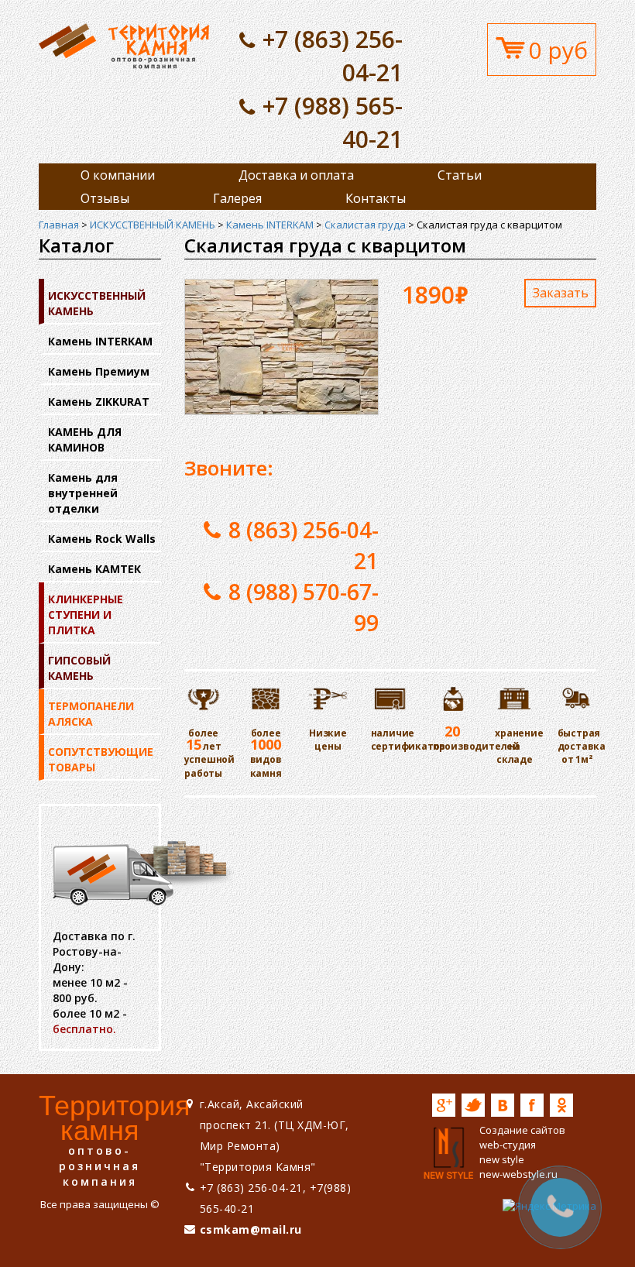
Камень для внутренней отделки (83, 493)
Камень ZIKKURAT (98, 401)
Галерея (237, 198)
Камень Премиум (98, 371)
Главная (59, 225)
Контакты (375, 198)
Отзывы (105, 198)
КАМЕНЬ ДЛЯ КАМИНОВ (85, 439)
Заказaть (561, 292)
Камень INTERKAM (270, 225)
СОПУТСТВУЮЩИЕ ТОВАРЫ (100, 759)
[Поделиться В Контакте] (502, 1105)
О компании (118, 175)
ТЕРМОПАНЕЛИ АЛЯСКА (91, 714)
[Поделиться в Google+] (443, 1105)
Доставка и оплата (296, 175)
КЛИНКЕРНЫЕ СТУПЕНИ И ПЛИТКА (85, 614)
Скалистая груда (365, 225)
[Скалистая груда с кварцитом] (124, 45)
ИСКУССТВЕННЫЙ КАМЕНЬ (152, 225)
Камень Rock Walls (102, 538)
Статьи (460, 175)
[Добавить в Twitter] (473, 1105)
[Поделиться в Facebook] (532, 1105)
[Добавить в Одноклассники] (561, 1105)
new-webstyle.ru (518, 1174)
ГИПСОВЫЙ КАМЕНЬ (79, 668)
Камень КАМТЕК (94, 568)
